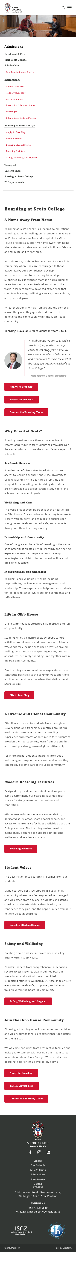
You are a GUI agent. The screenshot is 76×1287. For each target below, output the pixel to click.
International (12, 79)
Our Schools (38, 1165)
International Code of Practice (21, 118)
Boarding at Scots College (19, 125)
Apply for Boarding (15, 132)
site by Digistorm (64, 1247)
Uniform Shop (12, 170)
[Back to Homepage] (13, 8)
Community (38, 1179)
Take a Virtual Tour (15, 93)
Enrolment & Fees (14, 54)
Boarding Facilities (15, 151)
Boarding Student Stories (18, 145)
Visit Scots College (15, 59)
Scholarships (11, 65)
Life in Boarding (14, 138)
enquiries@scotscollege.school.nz (38, 1211)
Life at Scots (38, 1169)
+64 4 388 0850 (38, 1207)
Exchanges (11, 111)
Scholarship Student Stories (20, 72)
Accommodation (14, 99)
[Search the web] (63, 7)
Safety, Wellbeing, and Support (21, 157)
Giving (38, 1183)
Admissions (13, 47)
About (38, 1160)
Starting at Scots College (18, 176)
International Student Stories (20, 105)
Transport (10, 165)
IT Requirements (14, 182)
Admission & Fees (15, 86)
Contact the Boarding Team (26, 412)
